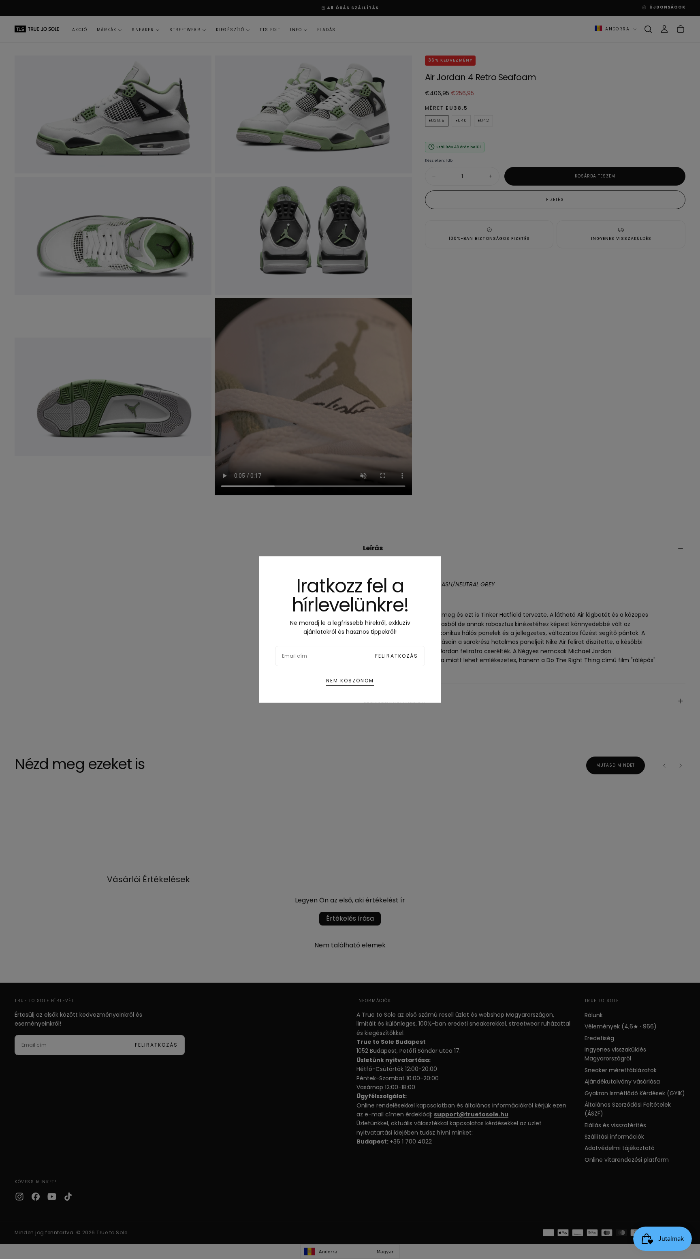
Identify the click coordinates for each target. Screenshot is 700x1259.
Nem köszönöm (350, 680)
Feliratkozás (396, 655)
